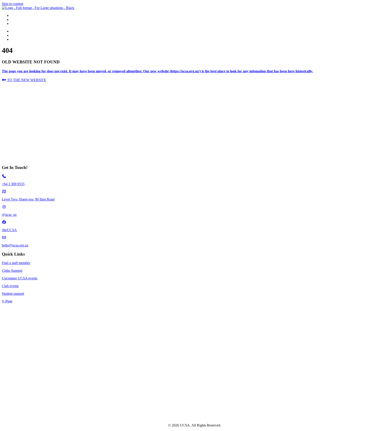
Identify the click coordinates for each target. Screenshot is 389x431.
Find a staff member (16, 263)
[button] (24, 80)
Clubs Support (12, 270)
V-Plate (7, 301)
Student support (13, 293)
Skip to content (12, 4)
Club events (10, 286)
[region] (194, 121)
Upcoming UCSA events (19, 278)
